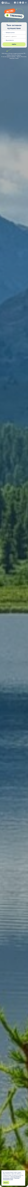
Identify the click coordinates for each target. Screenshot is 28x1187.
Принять (6, 1182)
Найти (14, 44)
